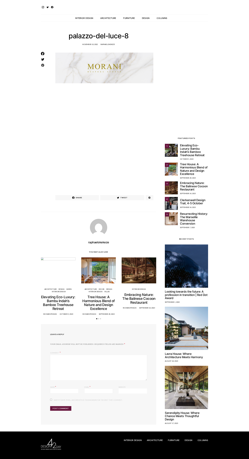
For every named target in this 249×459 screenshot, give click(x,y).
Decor (101, 289)
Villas (107, 291)
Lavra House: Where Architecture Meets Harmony (184, 355)
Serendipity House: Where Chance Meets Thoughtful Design (182, 416)
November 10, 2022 (90, 44)
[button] (207, 18)
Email (87, 386)
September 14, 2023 (147, 308)
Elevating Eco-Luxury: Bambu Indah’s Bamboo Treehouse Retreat (58, 303)
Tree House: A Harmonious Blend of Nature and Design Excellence (98, 303)
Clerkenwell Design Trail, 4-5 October (192, 201)
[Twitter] (48, 7)
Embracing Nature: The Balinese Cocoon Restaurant (138, 299)
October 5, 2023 (66, 314)
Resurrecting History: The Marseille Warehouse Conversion (194, 218)
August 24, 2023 (171, 361)
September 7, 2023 (187, 227)
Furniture (129, 18)
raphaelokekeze (108, 44)
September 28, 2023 (107, 314)
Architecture (108, 18)
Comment (54, 353)
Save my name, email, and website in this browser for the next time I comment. (88, 400)
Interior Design (84, 18)
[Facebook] (52, 7)
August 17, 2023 (171, 423)
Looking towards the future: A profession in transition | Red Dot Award (186, 295)
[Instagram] (43, 7)
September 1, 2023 (172, 302)
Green (69, 289)
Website (122, 387)
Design (146, 18)
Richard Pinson (50, 314)
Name (53, 386)
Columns (162, 18)
